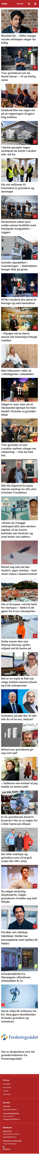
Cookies (6, 1091)
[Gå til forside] (4, 3)
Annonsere (7, 1094)
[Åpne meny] (35, 3)
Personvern (7, 1087)
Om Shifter (7, 1084)
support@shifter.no (10, 1109)
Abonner (20, 4)
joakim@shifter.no (9, 1137)
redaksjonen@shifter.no (11, 1119)
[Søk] (29, 4)
